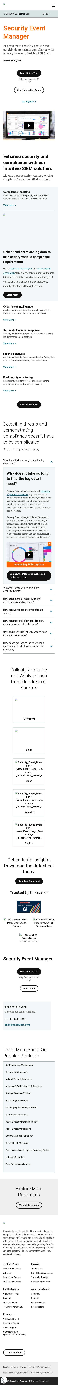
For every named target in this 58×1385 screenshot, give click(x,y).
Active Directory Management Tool (22, 1121)
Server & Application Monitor (19, 1136)
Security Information (40, 1281)
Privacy (23, 1367)
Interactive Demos (12, 1277)
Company (35, 1293)
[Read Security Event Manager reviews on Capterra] (17, 923)
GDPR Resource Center (42, 1273)
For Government (38, 1302)
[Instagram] (11, 1343)
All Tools (7, 1273)
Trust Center (37, 1268)
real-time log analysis (21, 268)
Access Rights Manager (17, 1100)
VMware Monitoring (15, 1157)
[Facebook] (5, 1343)
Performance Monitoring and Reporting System (28, 1150)
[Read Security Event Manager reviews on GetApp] (29, 939)
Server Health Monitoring (17, 1143)
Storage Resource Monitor (18, 1093)
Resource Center (11, 1323)
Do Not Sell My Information (41, 1373)
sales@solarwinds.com (17, 1024)
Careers (35, 1298)
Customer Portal (11, 1293)
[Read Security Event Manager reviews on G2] (29, 907)
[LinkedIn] (27, 1343)
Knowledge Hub (10, 1327)
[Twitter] (16, 1343)
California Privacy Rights (39, 1367)
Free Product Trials (12, 1268)
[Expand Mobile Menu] (53, 5)
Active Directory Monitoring (18, 1129)
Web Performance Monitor (18, 1164)
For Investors (37, 1307)
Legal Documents (10, 1367)
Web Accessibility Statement (15, 1373)
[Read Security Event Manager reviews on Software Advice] (43, 923)
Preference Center (12, 1281)
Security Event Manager (17, 1072)
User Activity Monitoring (17, 1114)
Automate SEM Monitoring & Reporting (24, 1086)
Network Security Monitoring (19, 1079)
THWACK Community (13, 1307)
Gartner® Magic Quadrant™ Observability (14, 1333)
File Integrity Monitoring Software (21, 1107)
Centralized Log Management (19, 1065)
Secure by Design (39, 1277)
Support (7, 1298)
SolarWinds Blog (11, 1319)
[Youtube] (21, 1343)
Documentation (10, 1302)
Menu (45, 14)
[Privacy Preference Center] (4, 1380)
